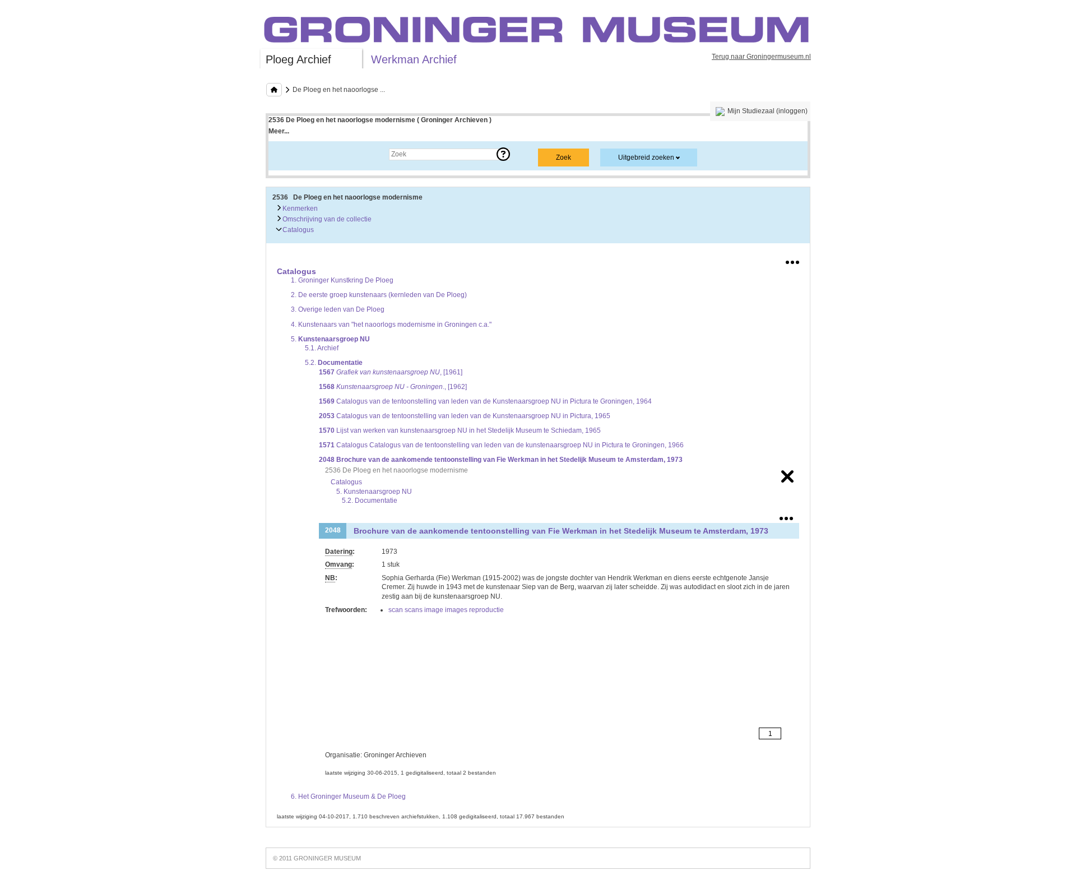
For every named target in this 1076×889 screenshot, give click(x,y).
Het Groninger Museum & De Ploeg (348, 796)
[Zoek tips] (503, 154)
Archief (321, 348)
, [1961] (390, 372)
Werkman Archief (414, 59)
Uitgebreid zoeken (646, 157)
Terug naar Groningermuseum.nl (761, 57)
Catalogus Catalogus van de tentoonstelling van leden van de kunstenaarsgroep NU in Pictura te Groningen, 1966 (501, 445)
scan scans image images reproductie (446, 610)
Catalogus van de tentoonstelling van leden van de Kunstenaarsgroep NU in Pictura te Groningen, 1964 (485, 401)
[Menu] (792, 260)
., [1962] (393, 387)
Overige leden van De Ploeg (337, 309)
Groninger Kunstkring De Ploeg (342, 280)
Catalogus (297, 230)
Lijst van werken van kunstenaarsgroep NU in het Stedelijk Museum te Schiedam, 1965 (460, 430)
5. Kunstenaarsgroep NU (374, 492)
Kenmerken (299, 208)
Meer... (278, 131)
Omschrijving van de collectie (326, 219)
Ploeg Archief (298, 59)
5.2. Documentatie (369, 500)
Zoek (287, 154)
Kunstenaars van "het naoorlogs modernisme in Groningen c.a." (391, 324)
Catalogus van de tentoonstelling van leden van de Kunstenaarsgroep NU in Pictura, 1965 (464, 416)
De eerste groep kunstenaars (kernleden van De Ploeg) (379, 295)
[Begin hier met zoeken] (274, 89)
